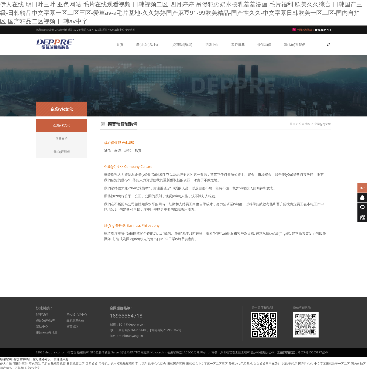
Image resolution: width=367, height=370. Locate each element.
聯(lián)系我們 (294, 44)
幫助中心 (42, 326)
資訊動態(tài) (182, 44)
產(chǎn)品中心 (148, 44)
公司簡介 (305, 124)
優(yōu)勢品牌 (45, 320)
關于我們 (42, 314)
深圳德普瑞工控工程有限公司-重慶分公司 (247, 352)
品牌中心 (212, 44)
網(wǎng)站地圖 (47, 332)
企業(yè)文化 (322, 124)
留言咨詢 (72, 326)
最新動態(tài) (75, 320)
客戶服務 (238, 44)
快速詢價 (264, 44)
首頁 (120, 44)
